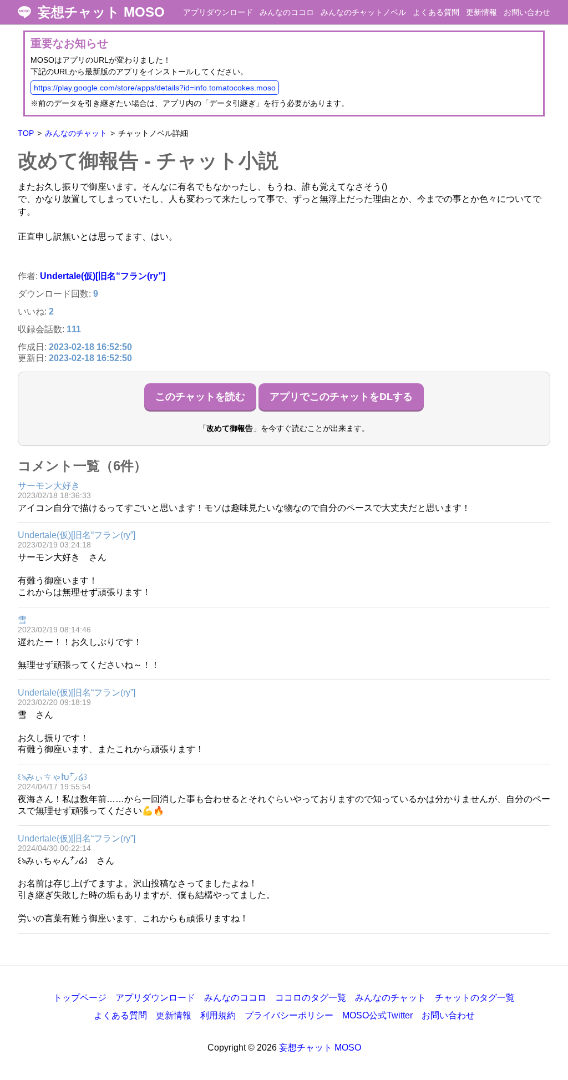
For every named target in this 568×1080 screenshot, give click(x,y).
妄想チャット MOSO (101, 12)
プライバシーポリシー (289, 1015)
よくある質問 (436, 12)
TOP (26, 133)
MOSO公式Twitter (377, 1015)
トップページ (79, 997)
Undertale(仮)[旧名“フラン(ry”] (102, 276)
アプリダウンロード (218, 12)
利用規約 (218, 1015)
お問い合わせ (527, 12)
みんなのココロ (287, 12)
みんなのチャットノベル (363, 12)
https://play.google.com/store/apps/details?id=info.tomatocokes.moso (155, 87)
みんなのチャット (76, 133)
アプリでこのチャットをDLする (341, 396)
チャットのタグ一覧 (475, 997)
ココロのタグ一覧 (310, 997)
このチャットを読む (200, 396)
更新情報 (481, 12)
